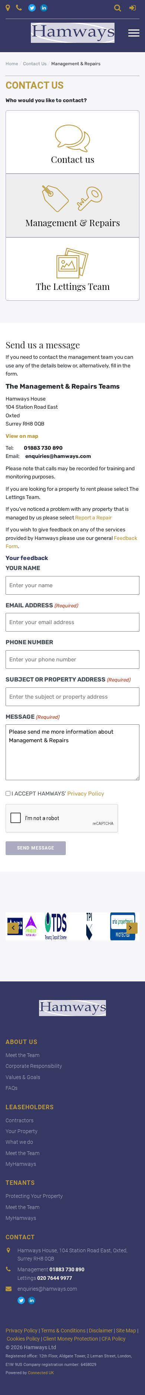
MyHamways (21, 1164)
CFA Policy (114, 1339)
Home (12, 63)
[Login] (133, 9)
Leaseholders (30, 1107)
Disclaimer (101, 1331)
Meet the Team (22, 1055)
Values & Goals (23, 1077)
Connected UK (41, 1372)
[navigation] (133, 33)
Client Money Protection (70, 1339)
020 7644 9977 (54, 1278)
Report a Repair (93, 518)
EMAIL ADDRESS (42, 605)
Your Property (22, 1131)
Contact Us (34, 63)
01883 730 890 (66, 1269)
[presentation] (62, 818)
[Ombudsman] (22, 926)
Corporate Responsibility (34, 1066)
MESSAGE (32, 716)
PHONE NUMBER (29, 642)
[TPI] (89, 926)
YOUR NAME (23, 568)
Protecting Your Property (34, 1196)
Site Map (126, 1331)
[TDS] (55, 926)
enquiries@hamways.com (47, 1289)
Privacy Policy (85, 793)
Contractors (19, 1120)
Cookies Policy (23, 1339)
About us (22, 1042)
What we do (19, 1142)
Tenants (20, 1182)
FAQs (11, 1088)
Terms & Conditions (63, 1331)
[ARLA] (122, 926)
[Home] (67, 33)
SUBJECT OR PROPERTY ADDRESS (68, 679)
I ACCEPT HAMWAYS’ (58, 793)
